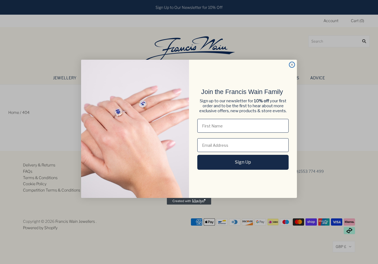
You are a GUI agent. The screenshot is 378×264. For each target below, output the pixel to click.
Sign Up (243, 162)
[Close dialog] (292, 64)
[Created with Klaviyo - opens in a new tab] (189, 201)
